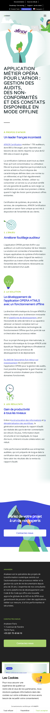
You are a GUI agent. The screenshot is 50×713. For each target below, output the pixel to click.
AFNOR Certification (13, 144)
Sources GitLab (32, 2)
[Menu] (45, 16)
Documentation (19, 2)
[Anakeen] (7, 15)
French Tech (15, 9)
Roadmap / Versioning (16, 5)
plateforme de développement (23, 317)
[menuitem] (19, 2)
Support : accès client (34, 5)
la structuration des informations (26, 420)
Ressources (26, 9)
